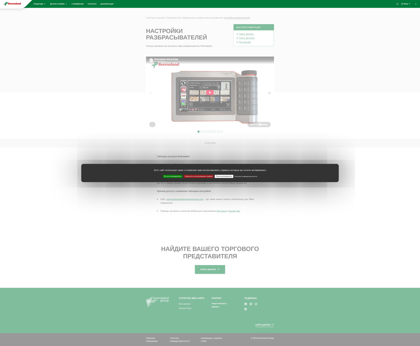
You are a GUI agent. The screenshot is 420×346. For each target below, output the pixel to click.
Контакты (92, 4)
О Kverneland (78, 4)
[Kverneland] (12, 4)
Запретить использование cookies (198, 176)
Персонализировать (224, 176)
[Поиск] (395, 12)
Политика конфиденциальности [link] (245, 176)
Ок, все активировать (172, 176)
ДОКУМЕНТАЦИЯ (107, 4)
